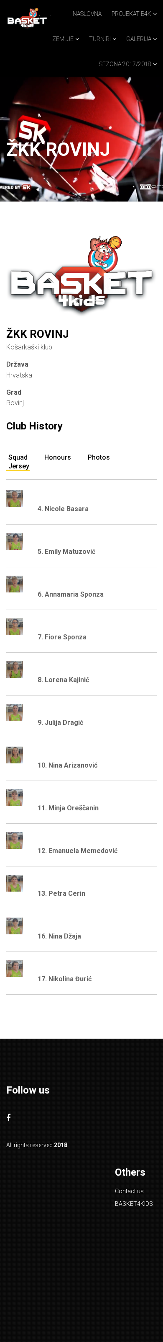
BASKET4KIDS (134, 1203)
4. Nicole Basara (63, 509)
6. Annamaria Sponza (71, 594)
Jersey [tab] (18, 466)
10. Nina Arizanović (67, 765)
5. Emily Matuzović (66, 552)
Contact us (129, 1191)
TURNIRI (100, 39)
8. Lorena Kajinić (63, 680)
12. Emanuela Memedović (77, 851)
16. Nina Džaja (59, 936)
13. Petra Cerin (61, 893)
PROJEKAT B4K (131, 13)
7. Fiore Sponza (62, 637)
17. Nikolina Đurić (65, 979)
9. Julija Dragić (60, 723)
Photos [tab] (99, 457)
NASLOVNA (87, 13)
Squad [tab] (18, 457)
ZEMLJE (63, 39)
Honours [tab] (57, 457)
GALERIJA (138, 39)
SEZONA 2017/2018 (125, 64)
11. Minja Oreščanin (68, 808)
